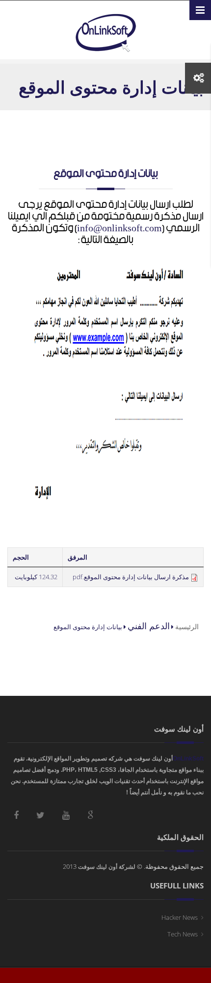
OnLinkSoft (188, 758)
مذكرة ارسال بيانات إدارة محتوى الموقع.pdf (131, 576)
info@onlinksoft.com (119, 228)
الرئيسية (187, 626)
